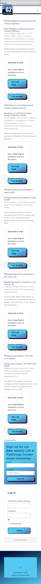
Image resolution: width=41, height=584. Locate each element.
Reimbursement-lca (27, 41)
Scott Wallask (11, 118)
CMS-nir (20, 36)
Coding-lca (28, 36)
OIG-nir (22, 123)
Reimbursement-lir (10, 44)
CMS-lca (7, 36)
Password (12, 511)
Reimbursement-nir (25, 44)
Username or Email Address (19, 501)
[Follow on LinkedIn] (22, 559)
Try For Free (15, 83)
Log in (3, 3)
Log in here (17, 96)
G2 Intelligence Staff (13, 33)
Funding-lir (8, 373)
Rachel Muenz (11, 202)
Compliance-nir (21, 39)
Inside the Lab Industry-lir (13, 205)
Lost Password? (20, 540)
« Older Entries (10, 440)
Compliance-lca (9, 39)
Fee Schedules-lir (25, 371)
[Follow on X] (18, 559)
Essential (31, 39)
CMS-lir (13, 36)
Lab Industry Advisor (11, 41)
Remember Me (16, 524)
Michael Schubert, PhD (14, 286)
